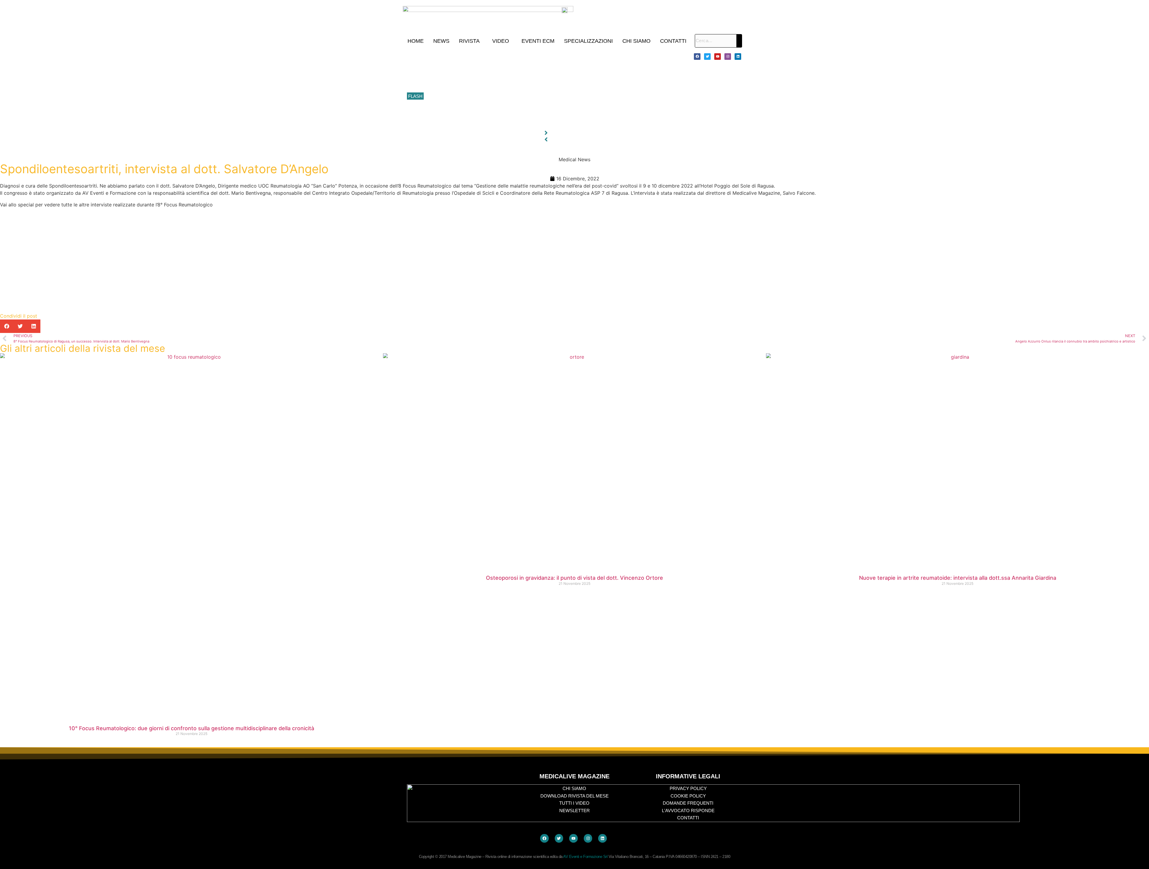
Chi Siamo (636, 41)
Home (416, 41)
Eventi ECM (538, 41)
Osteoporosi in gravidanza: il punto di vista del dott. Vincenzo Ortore (574, 578)
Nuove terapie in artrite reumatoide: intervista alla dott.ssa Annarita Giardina (957, 578)
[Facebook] (697, 56)
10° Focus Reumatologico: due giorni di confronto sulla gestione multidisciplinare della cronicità (517, 56)
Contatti (673, 41)
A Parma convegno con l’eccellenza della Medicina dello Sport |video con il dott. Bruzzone (512, 109)
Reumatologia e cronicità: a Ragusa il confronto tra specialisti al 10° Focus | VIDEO (505, 69)
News (441, 41)
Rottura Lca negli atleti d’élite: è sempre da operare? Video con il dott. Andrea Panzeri (508, 123)
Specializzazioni (588, 41)
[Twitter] (707, 56)
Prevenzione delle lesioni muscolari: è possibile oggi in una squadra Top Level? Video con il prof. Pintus (525, 96)
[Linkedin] (738, 56)
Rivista (469, 41)
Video (500, 41)
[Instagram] (727, 56)
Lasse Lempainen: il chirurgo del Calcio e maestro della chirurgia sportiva (496, 82)
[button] (470, 41)
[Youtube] (717, 56)
